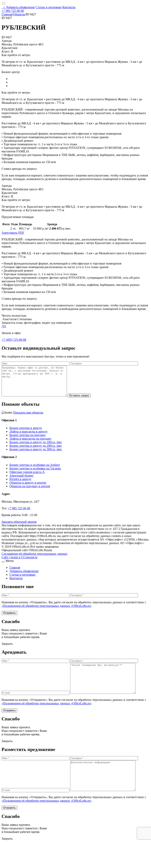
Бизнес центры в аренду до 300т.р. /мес (35, 449)
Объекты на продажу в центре (29, 486)
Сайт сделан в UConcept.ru (19, 557)
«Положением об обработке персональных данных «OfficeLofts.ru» (47, 605)
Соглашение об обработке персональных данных (34, 553)
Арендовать (9, 232)
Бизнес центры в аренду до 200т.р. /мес (35, 445)
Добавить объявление (19, 7)
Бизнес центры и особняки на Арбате (34, 465)
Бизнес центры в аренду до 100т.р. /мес (35, 442)
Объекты (19, 14)
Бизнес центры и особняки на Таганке (35, 468)
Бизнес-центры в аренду (25, 428)
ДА (4, 326)
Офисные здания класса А (27, 472)
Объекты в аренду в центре (27, 482)
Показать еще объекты (28, 412)
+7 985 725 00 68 (13, 10)
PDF (21, 232)
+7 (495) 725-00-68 (14, 339)
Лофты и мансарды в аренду (28, 431)
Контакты (69, 7)
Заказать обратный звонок (19, 521)
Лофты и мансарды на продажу (30, 438)
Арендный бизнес (21, 475)
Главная (7, 14)
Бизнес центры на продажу (27, 435)
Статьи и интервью (49, 7)
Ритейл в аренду (20, 479)
